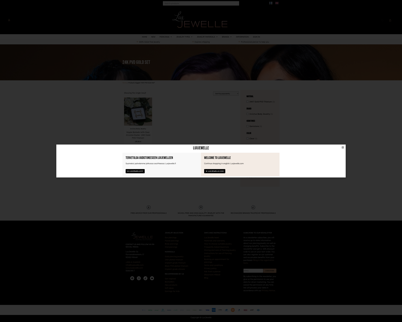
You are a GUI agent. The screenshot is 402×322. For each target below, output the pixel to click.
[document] (201, 161)
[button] (350, 203)
